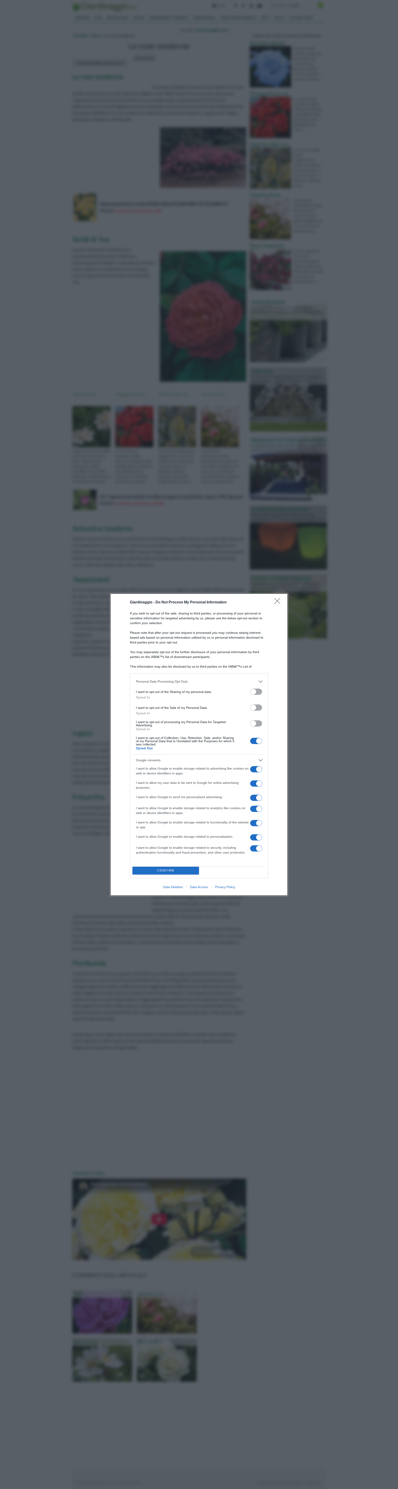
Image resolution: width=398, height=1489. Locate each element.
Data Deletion (173, 887)
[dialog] (199, 745)
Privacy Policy (225, 887)
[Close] (278, 602)
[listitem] (199, 681)
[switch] (256, 692)
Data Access (199, 887)
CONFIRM (165, 870)
